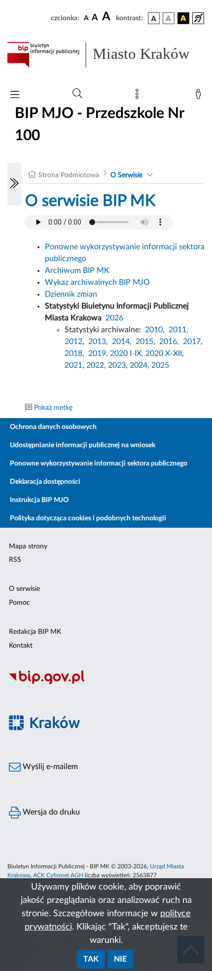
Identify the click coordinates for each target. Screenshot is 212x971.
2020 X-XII (163, 353)
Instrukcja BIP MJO (39, 500)
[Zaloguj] (200, 96)
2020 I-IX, (126, 353)
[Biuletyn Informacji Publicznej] (106, 683)
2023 (117, 365)
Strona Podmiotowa (68, 175)
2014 (121, 342)
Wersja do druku (50, 812)
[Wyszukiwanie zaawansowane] (77, 94)
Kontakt (21, 645)
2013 (97, 342)
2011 (177, 330)
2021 (73, 365)
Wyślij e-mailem (49, 767)
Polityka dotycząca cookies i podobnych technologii (88, 518)
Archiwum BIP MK (77, 270)
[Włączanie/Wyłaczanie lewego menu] (14, 184)
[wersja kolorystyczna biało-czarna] (168, 18)
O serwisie (24, 588)
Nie (120, 959)
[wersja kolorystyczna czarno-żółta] (183, 18)
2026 (114, 318)
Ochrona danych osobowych (53, 427)
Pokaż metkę (53, 407)
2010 (154, 330)
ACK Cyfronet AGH (58, 875)
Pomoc (19, 602)
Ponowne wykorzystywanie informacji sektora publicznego (98, 463)
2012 (73, 342)
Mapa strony (28, 546)
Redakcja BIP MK (35, 631)
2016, (169, 342)
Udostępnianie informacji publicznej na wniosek (82, 445)
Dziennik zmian (71, 294)
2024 (138, 365)
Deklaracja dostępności (45, 481)
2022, (97, 365)
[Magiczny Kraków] (106, 729)
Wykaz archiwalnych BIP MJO (97, 282)
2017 (192, 342)
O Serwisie (126, 175)
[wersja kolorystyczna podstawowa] (153, 18)
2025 (160, 365)
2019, (98, 353)
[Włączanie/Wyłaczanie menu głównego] (14, 95)
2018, (74, 353)
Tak (91, 959)
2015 (144, 342)
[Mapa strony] (139, 96)
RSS (15, 559)
